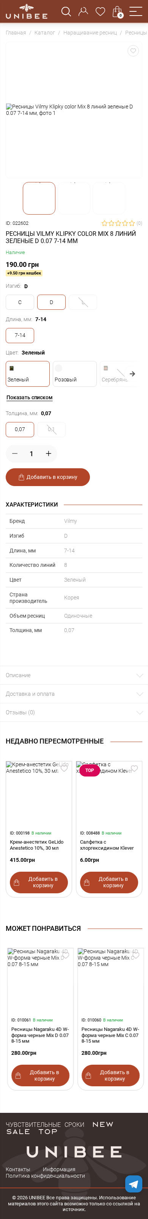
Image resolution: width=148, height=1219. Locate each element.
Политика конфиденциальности (45, 1176)
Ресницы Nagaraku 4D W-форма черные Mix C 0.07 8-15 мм (109, 1035)
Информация (59, 1169)
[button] (135, 11)
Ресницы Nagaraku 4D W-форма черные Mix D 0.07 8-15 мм (39, 1035)
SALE (18, 1131)
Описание (18, 675)
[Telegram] (133, 1183)
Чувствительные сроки (45, 1124)
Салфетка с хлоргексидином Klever (107, 845)
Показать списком (29, 397)
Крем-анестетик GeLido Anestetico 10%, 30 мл (36, 845)
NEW (102, 1124)
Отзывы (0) (20, 712)
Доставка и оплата (30, 693)
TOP (48, 1131)
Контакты (18, 1169)
